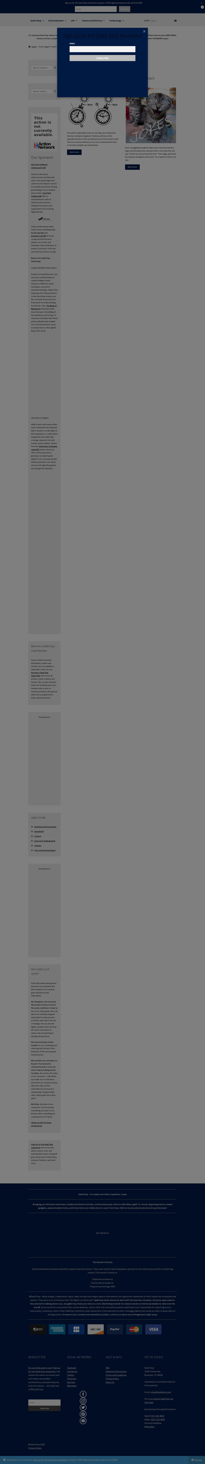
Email (72, 43)
